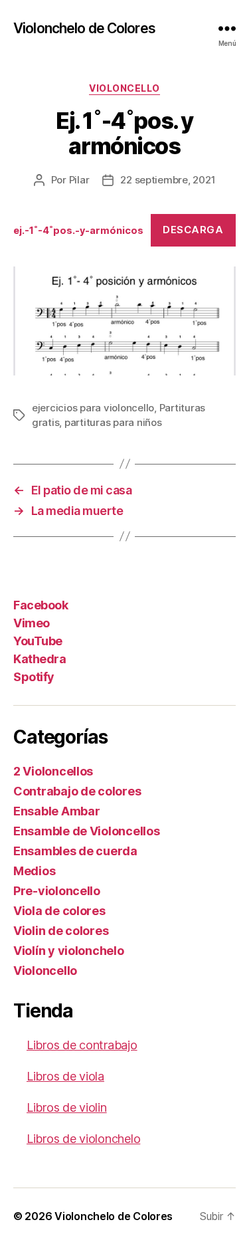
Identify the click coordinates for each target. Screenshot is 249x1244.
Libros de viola (65, 1076)
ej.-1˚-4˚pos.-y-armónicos (78, 230)
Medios (34, 871)
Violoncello (124, 88)
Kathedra (39, 659)
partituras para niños (113, 422)
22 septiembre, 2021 (167, 179)
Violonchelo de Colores (84, 28)
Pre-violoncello (56, 891)
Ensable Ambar (56, 811)
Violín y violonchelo (68, 951)
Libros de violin (67, 1107)
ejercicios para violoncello (93, 407)
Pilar (79, 179)
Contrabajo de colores (77, 791)
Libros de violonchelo (83, 1139)
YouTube (37, 641)
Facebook (40, 605)
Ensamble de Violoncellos (86, 831)
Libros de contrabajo (82, 1045)
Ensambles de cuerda (75, 851)
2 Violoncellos (53, 771)
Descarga (193, 229)
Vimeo (31, 623)
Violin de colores (60, 931)
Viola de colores (59, 911)
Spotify (33, 677)
